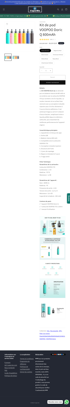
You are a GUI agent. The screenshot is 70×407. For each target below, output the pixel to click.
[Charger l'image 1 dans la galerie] (8, 57)
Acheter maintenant (52, 82)
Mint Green (45, 55)
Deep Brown (46, 51)
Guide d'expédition (11, 373)
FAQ (6, 370)
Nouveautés (54, 331)
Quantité (42, 67)
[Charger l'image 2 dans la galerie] (15, 57)
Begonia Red (58, 51)
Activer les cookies (26, 372)
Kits (48, 331)
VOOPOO (42, 339)
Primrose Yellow (59, 55)
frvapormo (36, 402)
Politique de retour (11, 376)
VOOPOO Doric (51, 339)
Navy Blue (57, 59)
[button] (4, 9)
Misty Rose (45, 59)
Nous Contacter (10, 368)
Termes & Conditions (27, 359)
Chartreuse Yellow (48, 63)
